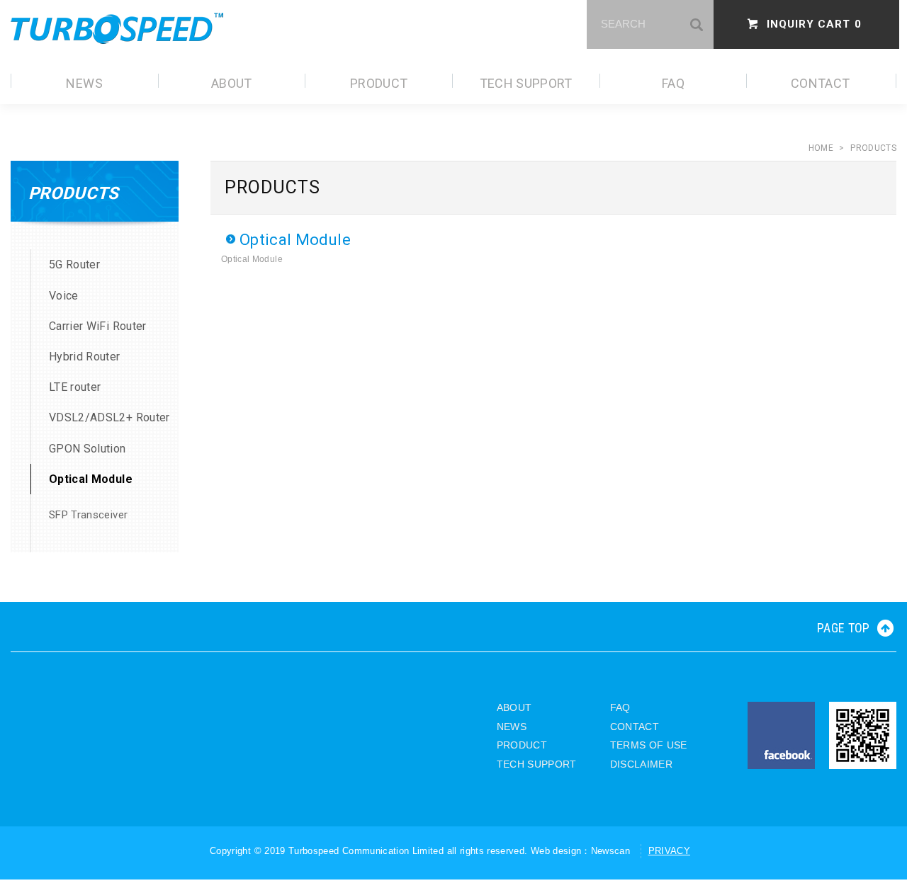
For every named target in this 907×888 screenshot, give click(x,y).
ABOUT (231, 83)
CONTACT (820, 83)
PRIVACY (669, 851)
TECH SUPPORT (526, 83)
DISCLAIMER (641, 764)
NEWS (84, 83)
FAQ (673, 83)
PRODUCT (378, 83)
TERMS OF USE (648, 745)
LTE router (75, 387)
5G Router (74, 264)
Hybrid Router (84, 356)
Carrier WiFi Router (98, 326)
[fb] (781, 735)
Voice (64, 295)
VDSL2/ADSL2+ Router (109, 417)
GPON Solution (87, 448)
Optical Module (91, 479)
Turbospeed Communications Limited (117, 28)
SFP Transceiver (88, 514)
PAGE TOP (843, 627)
